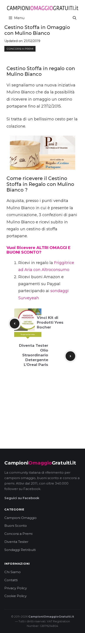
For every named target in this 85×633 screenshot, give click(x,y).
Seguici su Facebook (21, 498)
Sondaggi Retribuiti (20, 550)
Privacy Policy (15, 588)
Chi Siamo (12, 572)
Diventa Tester (16, 542)
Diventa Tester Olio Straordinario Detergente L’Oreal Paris (33, 355)
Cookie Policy (15, 596)
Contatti (11, 580)
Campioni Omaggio (20, 518)
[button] (74, 18)
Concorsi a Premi (18, 534)
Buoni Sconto (15, 526)
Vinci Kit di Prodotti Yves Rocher (50, 322)
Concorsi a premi (20, 48)
